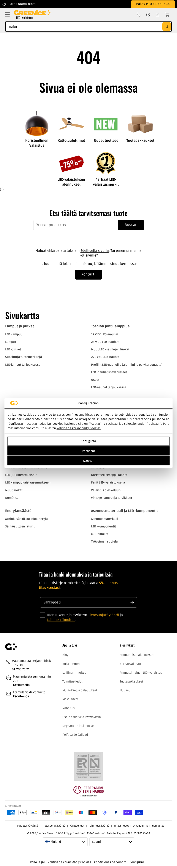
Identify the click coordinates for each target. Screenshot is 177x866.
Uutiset (125, 690)
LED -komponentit (103, 526)
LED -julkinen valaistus (21, 475)
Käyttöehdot (77, 825)
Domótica (12, 498)
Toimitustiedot (72, 681)
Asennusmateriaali (104, 519)
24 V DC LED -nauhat (105, 342)
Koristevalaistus (131, 664)
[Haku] (166, 26)
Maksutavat (70, 699)
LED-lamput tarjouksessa (22, 365)
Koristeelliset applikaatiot (109, 475)
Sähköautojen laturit (20, 526)
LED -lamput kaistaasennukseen (28, 482)
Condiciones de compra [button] (110, 862)
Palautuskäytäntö (27, 825)
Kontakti (88, 274)
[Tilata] (132, 602)
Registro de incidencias (78, 726)
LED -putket (13, 349)
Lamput (10, 342)
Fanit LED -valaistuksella (108, 482)
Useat (95, 380)
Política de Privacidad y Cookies (79, 428)
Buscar (131, 225)
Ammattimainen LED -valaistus (141, 673)
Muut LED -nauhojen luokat (110, 349)
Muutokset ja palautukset (79, 690)
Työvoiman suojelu (104, 541)
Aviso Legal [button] (37, 862)
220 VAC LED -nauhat (105, 357)
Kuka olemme (71, 664)
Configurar (88, 441)
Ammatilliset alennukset (136, 655)
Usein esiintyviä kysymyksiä (81, 717)
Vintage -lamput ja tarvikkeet (111, 498)
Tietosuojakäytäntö (103, 615)
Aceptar (88, 461)
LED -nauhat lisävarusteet (109, 372)
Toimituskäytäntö (98, 825)
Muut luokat (13, 490)
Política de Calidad (75, 735)
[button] (7, 14)
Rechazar (88, 451)
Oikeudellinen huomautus (148, 825)
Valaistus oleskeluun (106, 490)
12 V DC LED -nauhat (104, 334)
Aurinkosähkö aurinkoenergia (26, 519)
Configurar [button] (137, 862)
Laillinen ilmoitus (61, 620)
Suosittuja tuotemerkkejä (23, 357)
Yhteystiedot (121, 825)
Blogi (65, 655)
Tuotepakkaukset (131, 681)
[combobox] (88, 26)
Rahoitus (68, 708)
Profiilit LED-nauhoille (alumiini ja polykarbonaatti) (127, 365)
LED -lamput (13, 334)
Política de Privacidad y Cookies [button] (69, 862)
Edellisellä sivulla (95, 251)
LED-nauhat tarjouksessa (108, 387)
